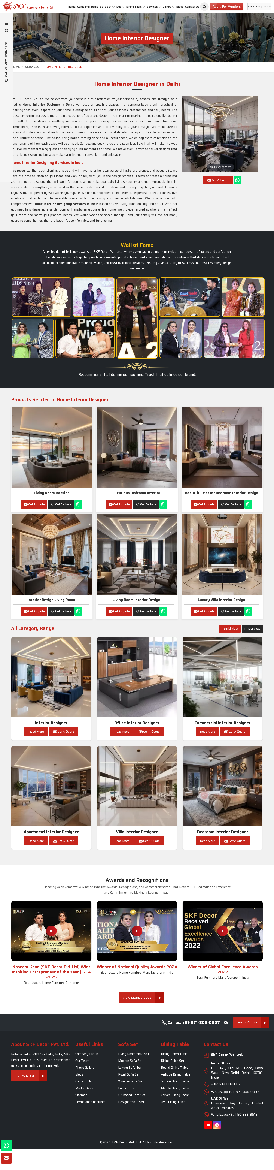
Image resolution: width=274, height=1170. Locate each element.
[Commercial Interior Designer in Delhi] (223, 677)
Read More (36, 731)
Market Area (84, 1088)
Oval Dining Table (173, 1102)
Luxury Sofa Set (129, 1067)
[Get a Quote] (6, 1158)
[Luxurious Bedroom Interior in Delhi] (136, 447)
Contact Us (192, 6)
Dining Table (134, 6)
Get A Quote (36, 504)
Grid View (231, 628)
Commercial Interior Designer (223, 722)
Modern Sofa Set (130, 1060)
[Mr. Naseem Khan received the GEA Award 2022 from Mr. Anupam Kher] (137, 318)
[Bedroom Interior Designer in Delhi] (223, 786)
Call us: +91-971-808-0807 (193, 1022)
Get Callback (63, 504)
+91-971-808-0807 (226, 1084)
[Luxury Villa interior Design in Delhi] (222, 554)
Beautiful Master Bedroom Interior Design (221, 492)
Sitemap (81, 1095)
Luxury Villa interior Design (221, 599)
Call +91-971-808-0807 (6, 59)
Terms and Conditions (90, 1102)
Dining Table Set (172, 1060)
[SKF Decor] (204, 6)
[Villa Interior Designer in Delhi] (137, 786)
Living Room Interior (51, 492)
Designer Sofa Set (131, 1102)
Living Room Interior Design (136, 599)
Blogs (179, 6)
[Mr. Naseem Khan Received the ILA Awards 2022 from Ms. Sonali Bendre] (32, 338)
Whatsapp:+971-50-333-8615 (234, 1114)
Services (152, 6)
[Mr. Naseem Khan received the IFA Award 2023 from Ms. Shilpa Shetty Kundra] (243, 297)
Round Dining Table (174, 1067)
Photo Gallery (84, 1067)
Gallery (167, 6)
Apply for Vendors (227, 6)
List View (254, 628)
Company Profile (87, 6)
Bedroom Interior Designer (222, 831)
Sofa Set (106, 6)
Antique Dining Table (175, 1074)
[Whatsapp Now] (237, 180)
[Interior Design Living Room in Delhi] (51, 554)
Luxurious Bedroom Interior (136, 492)
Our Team (82, 1060)
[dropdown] (113, 7)
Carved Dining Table (175, 1095)
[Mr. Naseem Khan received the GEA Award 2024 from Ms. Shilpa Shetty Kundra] (41, 297)
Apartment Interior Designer (51, 831)
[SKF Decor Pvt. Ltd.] (23, 6)
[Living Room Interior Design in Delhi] (136, 554)
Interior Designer (51, 722)
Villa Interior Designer (137, 831)
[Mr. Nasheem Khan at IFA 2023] (234, 338)
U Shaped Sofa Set (132, 1095)
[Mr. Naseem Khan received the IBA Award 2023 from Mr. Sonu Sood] (93, 297)
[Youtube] (6, 24)
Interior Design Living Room (51, 599)
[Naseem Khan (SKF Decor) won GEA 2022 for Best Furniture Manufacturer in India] (222, 931)
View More (26, 1075)
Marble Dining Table (175, 1088)
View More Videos (137, 997)
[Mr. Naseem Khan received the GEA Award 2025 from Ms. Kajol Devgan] (85, 338)
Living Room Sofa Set (133, 1054)
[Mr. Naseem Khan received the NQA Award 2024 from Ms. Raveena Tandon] (181, 338)
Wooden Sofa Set (131, 1081)
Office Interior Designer (136, 722)
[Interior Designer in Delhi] (51, 677)
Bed (118, 6)
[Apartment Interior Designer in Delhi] (51, 786)
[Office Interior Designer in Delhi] (137, 677)
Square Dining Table (175, 1081)
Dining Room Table (174, 1054)
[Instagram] (6, 31)
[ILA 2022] (190, 297)
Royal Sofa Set (129, 1074)
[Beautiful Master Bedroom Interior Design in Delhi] (222, 447)
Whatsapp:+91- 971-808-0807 (235, 1091)
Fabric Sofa (126, 1088)
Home (72, 6)
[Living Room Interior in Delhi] (51, 447)
